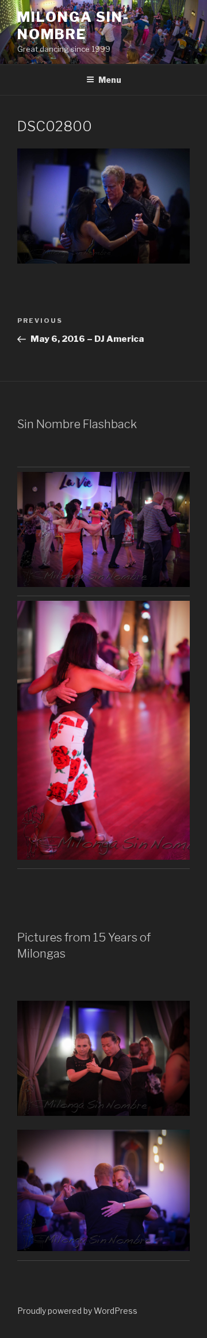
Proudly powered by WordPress (77, 1311)
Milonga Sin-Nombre (73, 26)
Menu (109, 80)
